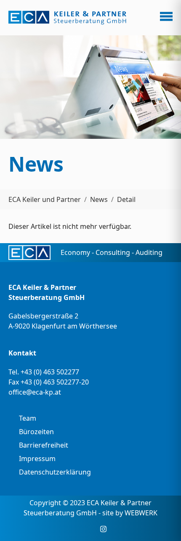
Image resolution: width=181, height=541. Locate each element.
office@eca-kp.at (34, 392)
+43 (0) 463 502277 (50, 372)
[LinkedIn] (90, 529)
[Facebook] (78, 529)
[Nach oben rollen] (162, 522)
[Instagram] (103, 529)
